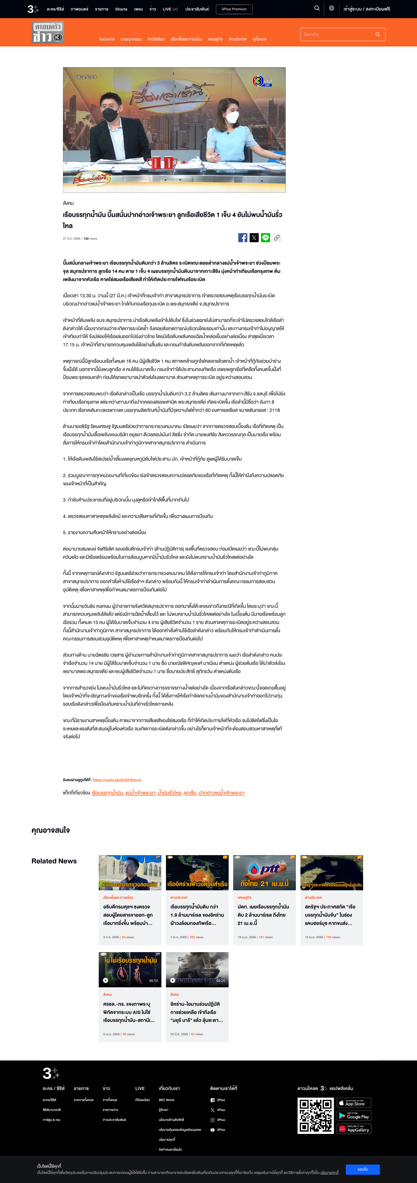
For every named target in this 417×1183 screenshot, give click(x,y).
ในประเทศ (107, 39)
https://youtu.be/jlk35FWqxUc (117, 780)
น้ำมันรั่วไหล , (171, 793)
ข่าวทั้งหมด (110, 1100)
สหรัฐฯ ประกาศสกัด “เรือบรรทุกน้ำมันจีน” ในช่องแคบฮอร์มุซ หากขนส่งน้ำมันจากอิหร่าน (330, 915)
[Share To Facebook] (242, 237)
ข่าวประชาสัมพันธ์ (114, 1120)
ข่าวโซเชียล (156, 39)
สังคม (107, 995)
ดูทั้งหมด (259, 39)
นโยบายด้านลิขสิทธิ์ (171, 1120)
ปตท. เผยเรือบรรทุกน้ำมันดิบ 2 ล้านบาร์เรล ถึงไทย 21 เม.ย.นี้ (263, 915)
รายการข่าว (110, 1110)
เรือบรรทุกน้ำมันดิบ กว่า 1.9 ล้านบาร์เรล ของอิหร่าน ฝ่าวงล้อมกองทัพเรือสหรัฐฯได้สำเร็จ (197, 915)
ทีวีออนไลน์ (142, 1100)
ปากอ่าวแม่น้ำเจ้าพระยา (222, 793)
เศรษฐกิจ (215, 39)
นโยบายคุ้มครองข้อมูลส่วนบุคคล (180, 1130)
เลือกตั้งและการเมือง (186, 39)
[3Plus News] (59, 33)
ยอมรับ (363, 1169)
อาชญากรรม (131, 39)
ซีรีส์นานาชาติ (52, 1110)
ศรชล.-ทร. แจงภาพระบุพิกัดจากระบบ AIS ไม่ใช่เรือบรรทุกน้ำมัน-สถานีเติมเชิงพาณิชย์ (130, 1012)
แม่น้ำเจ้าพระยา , (142, 793)
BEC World (166, 1100)
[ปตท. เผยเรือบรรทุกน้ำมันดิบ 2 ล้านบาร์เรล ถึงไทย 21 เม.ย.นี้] (264, 872)
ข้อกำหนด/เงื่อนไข (170, 1149)
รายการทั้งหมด (83, 1100)
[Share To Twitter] (254, 237)
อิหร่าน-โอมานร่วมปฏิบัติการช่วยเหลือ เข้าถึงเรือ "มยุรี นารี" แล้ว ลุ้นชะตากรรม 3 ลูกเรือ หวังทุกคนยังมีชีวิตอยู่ (195, 1012)
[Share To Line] (265, 237)
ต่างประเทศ (238, 39)
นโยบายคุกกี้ (167, 1139)
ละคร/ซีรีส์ (49, 1100)
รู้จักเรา (163, 1110)
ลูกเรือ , (191, 793)
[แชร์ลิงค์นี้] (276, 237)
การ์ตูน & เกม (51, 1120)
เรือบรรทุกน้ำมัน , (109, 793)
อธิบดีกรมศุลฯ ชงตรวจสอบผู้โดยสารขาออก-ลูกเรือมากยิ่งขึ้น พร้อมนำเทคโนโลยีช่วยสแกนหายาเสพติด (128, 915)
